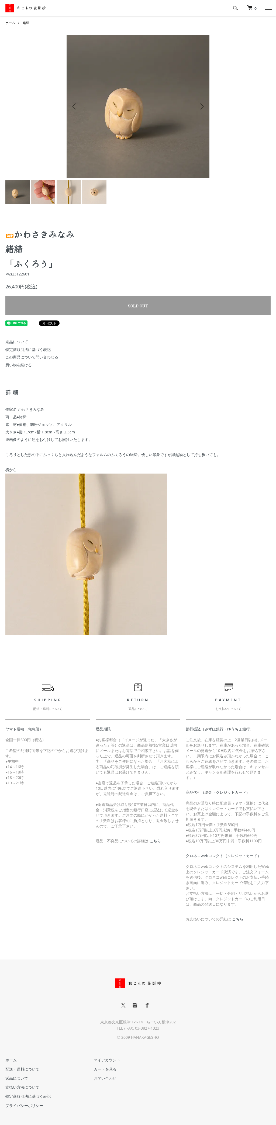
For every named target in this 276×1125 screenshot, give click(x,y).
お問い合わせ (105, 1078)
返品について (16, 341)
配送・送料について (22, 1069)
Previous (75, 106)
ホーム (10, 22)
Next (201, 106)
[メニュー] (268, 8)
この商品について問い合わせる (31, 357)
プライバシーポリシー (24, 1105)
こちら (155, 840)
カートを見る (105, 1069)
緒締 (26, 22)
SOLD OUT (138, 305)
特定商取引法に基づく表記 (28, 349)
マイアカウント (107, 1059)
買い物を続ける (18, 364)
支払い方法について (22, 1087)
